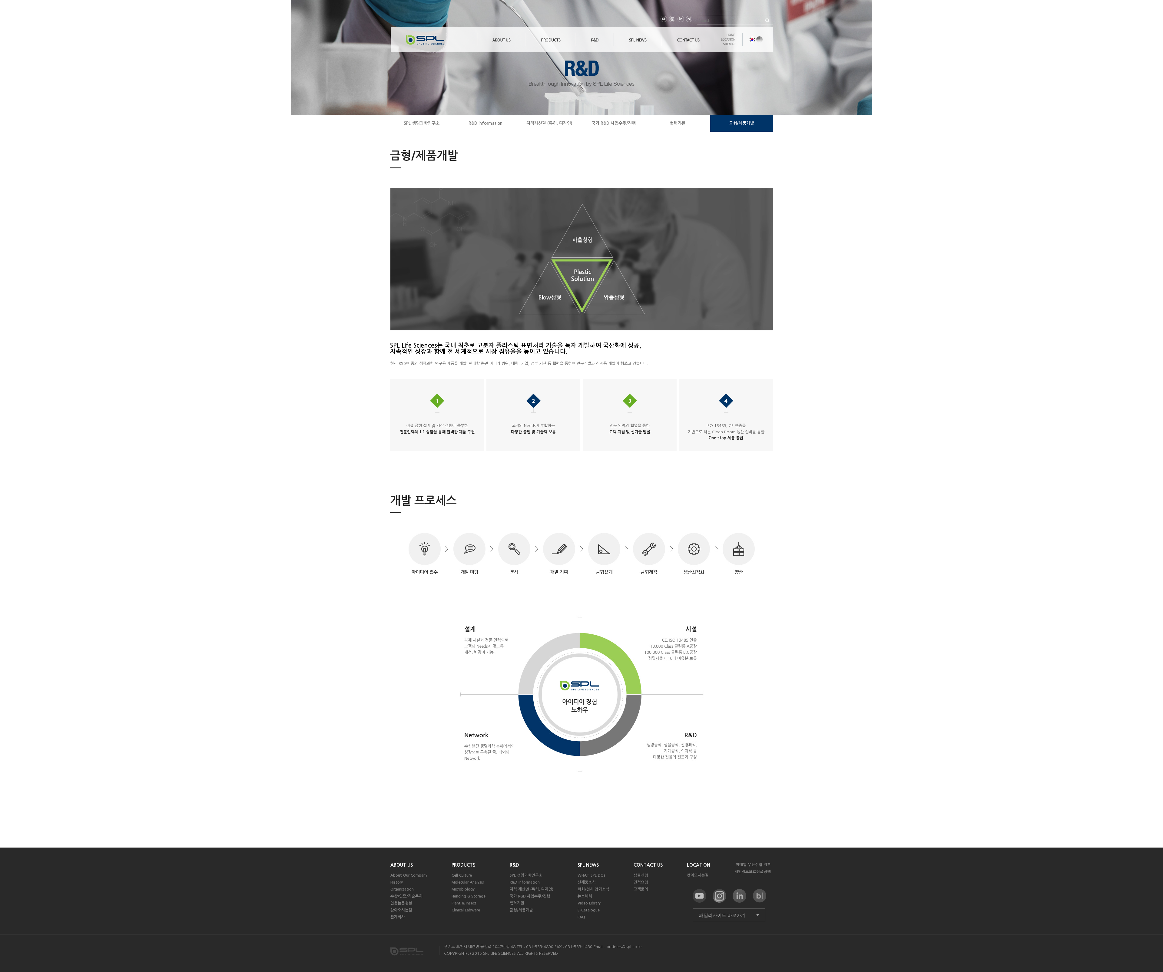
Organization (402, 889)
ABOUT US (401, 865)
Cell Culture (462, 875)
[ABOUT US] (501, 44)
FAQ (581, 917)
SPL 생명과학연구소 (421, 123)
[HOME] (728, 37)
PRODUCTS (463, 865)
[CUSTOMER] (638, 44)
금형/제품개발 (741, 123)
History (396, 882)
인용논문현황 (401, 903)
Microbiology (463, 889)
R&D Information (485, 123)
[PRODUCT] (551, 44)
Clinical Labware (466, 910)
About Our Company (408, 875)
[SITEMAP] (728, 46)
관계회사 (397, 917)
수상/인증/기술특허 (406, 896)
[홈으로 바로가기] (441, 41)
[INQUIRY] (688, 44)
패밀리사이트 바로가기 (722, 915)
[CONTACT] (728, 41)
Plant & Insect (464, 903)
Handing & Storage (468, 896)
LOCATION (698, 865)
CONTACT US (648, 865)
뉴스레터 (585, 896)
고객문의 (641, 889)
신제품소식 (587, 882)
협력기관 (677, 123)
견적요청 (641, 882)
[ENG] (759, 39)
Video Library (589, 903)
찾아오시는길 (401, 910)
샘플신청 (641, 875)
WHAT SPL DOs (591, 875)
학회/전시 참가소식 (593, 889)
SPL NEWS (588, 865)
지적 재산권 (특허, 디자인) (531, 889)
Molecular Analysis (468, 882)
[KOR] (752, 39)
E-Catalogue (589, 910)
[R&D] (594, 44)
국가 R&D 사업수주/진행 (613, 123)
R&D (514, 865)
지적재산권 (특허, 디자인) (549, 123)
